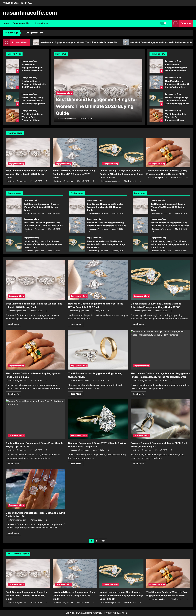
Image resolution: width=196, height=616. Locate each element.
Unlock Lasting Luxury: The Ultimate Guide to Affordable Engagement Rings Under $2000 (12, 99)
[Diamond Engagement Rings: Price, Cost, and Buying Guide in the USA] (35, 489)
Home (6, 23)
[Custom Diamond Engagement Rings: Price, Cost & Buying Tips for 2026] (35, 419)
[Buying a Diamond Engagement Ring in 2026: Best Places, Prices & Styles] (160, 419)
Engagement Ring (21, 23)
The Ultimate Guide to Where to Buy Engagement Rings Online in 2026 (12, 115)
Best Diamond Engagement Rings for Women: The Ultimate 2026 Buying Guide (78, 42)
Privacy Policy (41, 23)
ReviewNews (110, 612)
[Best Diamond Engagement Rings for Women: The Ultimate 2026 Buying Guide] (28, 152)
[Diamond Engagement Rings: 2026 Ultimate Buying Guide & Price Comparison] (98, 419)
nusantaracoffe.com (30, 12)
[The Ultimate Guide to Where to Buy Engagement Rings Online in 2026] (168, 152)
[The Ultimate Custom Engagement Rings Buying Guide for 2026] (98, 350)
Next (103, 540)
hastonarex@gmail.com (67, 118)
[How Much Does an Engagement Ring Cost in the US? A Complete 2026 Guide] (75, 152)
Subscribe (186, 23)
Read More (14, 325)
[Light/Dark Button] (163, 23)
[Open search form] (169, 23)
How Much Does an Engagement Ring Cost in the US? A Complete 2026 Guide (12, 82)
